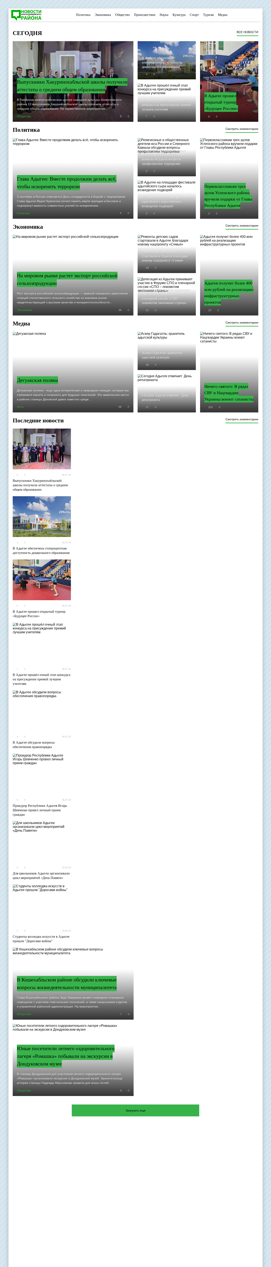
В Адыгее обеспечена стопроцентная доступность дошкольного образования (41, 551)
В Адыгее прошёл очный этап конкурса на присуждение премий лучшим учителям (41, 679)
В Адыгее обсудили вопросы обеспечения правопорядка (34, 745)
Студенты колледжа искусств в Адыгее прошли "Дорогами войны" (41, 939)
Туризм (208, 15)
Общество (122, 15)
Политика (83, 15)
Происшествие (144, 15)
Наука (164, 15)
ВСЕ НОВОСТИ (247, 32)
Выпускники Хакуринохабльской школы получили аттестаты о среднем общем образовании (40, 485)
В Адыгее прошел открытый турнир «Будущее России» (39, 614)
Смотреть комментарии (241, 128)
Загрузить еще (136, 1110)
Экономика (103, 15)
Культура (179, 15)
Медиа (222, 15)
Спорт (194, 15)
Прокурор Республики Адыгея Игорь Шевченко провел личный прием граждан (40, 810)
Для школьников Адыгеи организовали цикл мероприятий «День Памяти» (41, 876)
